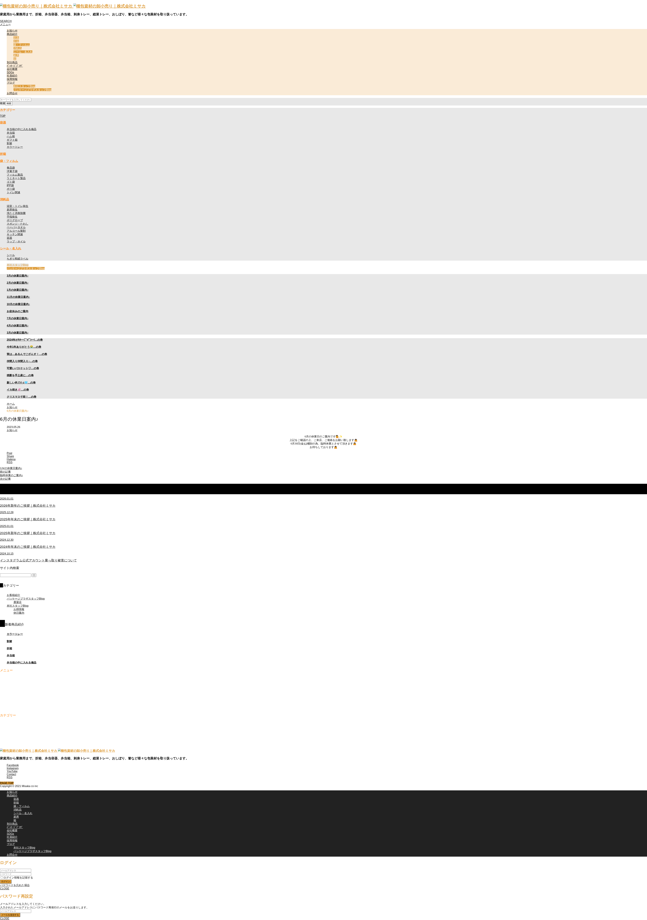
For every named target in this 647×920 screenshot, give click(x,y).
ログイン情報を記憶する (18, 877)
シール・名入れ (22, 51)
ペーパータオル (16, 227)
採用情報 (12, 79)
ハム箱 (11, 136)
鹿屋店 (17, 602)
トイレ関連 (13, 192)
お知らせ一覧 (33, 489)
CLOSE (4, 888)
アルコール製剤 (16, 230)
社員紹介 (12, 75)
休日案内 (18, 612)
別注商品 (12, 62)
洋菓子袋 (12, 171)
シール (11, 255)
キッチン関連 (15, 234)
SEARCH (6, 21)
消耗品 (17, 48)
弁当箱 (11, 132)
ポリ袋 (11, 188)
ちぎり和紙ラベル (17, 258)
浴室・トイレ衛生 (17, 206)
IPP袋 (10, 185)
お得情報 (18, 609)
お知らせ (12, 30)
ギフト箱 (12, 139)
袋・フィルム (21, 44)
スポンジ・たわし (17, 223)
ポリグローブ (15, 220)
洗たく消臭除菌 (16, 213)
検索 (2, 103)
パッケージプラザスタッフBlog (32, 89)
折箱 (16, 41)
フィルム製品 (15, 174)
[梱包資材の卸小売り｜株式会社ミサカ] (73, 6)
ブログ (11, 82)
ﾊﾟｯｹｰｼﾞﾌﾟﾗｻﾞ (15, 65)
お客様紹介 (13, 595)
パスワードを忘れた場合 (15, 885)
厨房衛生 (12, 209)
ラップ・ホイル (16, 241)
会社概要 (12, 69)
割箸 (9, 143)
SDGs (10, 72)
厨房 (16, 55)
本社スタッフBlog (24, 86)
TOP (3, 115)
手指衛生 (12, 216)
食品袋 (11, 167)
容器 (16, 37)
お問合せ (12, 93)
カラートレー (15, 146)
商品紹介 (12, 34)
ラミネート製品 (16, 178)
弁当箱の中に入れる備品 (21, 129)
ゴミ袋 (11, 181)
